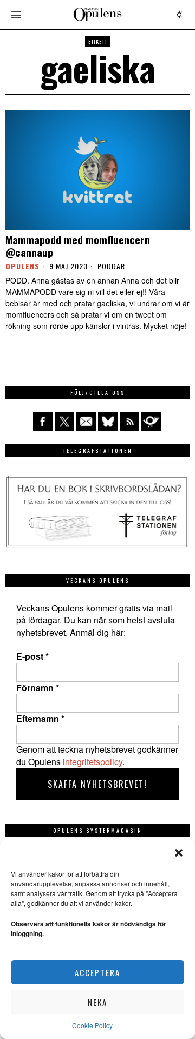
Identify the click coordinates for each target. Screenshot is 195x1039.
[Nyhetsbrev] (151, 421)
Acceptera (97, 972)
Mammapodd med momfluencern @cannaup (77, 245)
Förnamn (37, 688)
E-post (32, 656)
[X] (64, 421)
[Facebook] (43, 421)
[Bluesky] (108, 421)
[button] (178, 852)
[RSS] (129, 421)
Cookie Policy (92, 1025)
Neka (97, 1002)
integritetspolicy (92, 761)
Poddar (111, 266)
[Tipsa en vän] (86, 421)
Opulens (22, 266)
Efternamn (40, 719)
